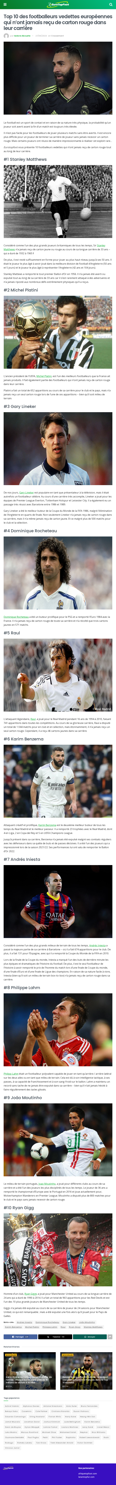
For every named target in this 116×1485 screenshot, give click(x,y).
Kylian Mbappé (32, 1427)
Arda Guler (71, 1406)
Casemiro (26, 1411)
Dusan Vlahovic (81, 1411)
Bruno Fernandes (89, 1406)
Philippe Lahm (50, 1327)
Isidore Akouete (22, 35)
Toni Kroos (41, 1443)
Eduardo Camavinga (15, 1416)
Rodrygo (9, 1443)
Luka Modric (11, 1432)
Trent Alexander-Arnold (61, 1443)
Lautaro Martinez (69, 1427)
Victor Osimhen (84, 1443)
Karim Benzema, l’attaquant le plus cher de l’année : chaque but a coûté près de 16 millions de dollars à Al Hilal (29, 1380)
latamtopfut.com (86, 1477)
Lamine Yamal (50, 1427)
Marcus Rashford (29, 1432)
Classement (57, 35)
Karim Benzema (47, 825)
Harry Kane (70, 1416)
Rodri (106, 1437)
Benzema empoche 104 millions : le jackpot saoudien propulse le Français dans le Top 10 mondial (85, 1380)
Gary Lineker (26, 492)
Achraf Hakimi (12, 1406)
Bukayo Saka (11, 1411)
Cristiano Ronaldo (60, 1411)
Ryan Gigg (74, 1327)
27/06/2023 (41, 35)
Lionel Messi (103, 1427)
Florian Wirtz (55, 1416)
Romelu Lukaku (24, 1443)
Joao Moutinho (47, 1183)
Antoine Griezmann (53, 1406)
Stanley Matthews (93, 1327)
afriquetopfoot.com (87, 1473)
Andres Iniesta (24, 1322)
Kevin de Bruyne (13, 1427)
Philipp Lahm (11, 1073)
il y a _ (10, 1386)
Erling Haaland (37, 1416)
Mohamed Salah (68, 1432)
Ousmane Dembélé (14, 1437)
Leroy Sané (87, 1427)
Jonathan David (32, 1422)
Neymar (84, 1432)
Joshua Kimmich (52, 1422)
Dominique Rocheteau (16, 617)
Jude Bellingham (72, 1422)
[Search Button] (110, 4)
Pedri (45, 1437)
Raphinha (71, 1437)
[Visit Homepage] (58, 5)
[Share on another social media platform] (110, 1336)
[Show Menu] (5, 4)
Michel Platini (44, 376)
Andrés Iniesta (97, 945)
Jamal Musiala (12, 1422)
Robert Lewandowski (90, 1437)
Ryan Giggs (30, 1293)
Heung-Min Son (87, 1416)
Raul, (33, 719)
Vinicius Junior (12, 1448)
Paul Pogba (33, 1437)
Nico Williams (98, 1432)
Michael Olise (49, 1432)
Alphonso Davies (31, 1406)
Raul (63, 1327)
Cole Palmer (41, 1411)
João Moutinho (87, 1322)
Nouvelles (11, 1355)
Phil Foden (57, 1437)
